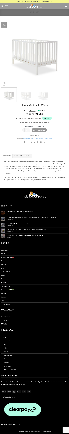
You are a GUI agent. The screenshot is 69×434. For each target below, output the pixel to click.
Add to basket (39, 130)
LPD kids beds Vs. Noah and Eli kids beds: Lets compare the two (26, 229)
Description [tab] (7, 156)
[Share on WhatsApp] (24, 142)
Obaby (50, 138)
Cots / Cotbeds (36, 138)
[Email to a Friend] (37, 142)
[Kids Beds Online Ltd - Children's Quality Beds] (34, 5)
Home (32, 12)
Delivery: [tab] (19, 156)
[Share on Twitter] (34, 142)
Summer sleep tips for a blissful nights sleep (20, 211)
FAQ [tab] (29, 156)
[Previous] (5, 53)
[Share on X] (31, 142)
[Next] (64, 53)
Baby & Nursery (27, 138)
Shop (37, 12)
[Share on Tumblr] (44, 142)
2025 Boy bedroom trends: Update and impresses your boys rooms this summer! (31, 217)
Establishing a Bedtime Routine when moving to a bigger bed (25, 235)
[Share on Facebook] (28, 142)
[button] (4, 6)
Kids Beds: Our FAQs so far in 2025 (17, 223)
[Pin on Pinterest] (41, 142)
